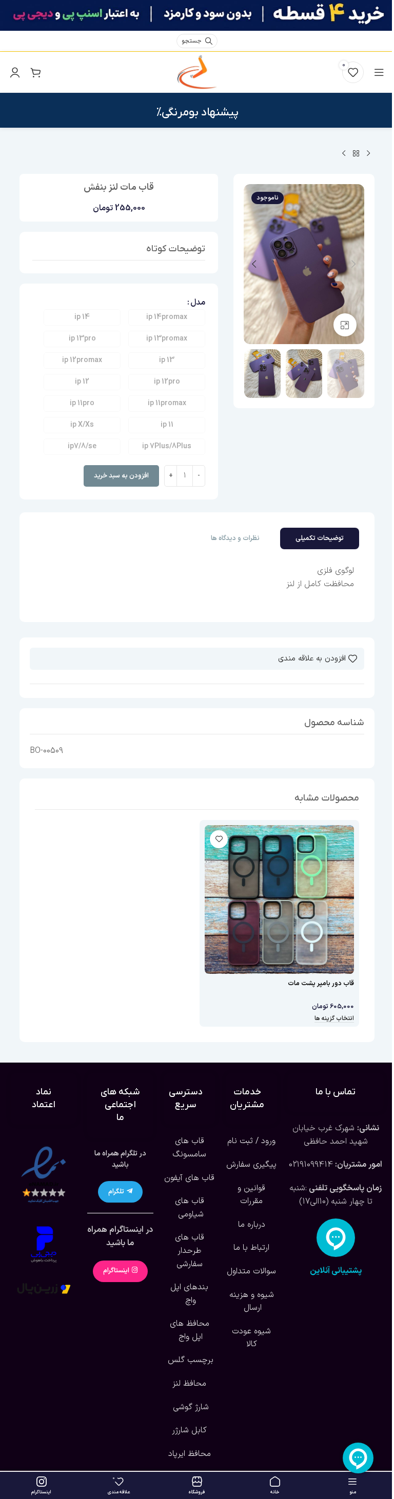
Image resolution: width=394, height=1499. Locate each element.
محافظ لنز (189, 1383)
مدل (197, 302)
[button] (354, 264)
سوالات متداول (251, 1271)
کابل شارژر (189, 1430)
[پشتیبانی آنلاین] (336, 1237)
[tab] (319, 538)
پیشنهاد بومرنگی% (197, 112)
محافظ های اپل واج (189, 1330)
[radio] (166, 317)
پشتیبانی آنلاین (336, 1271)
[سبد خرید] (35, 72)
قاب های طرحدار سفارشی (189, 1250)
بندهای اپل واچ (189, 1294)
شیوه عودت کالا (251, 1338)
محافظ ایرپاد (189, 1454)
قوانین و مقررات (251, 1195)
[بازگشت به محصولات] (356, 154)
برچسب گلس (189, 1360)
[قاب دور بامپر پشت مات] (279, 899)
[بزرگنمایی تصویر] (345, 324)
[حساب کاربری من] (15, 72)
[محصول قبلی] (368, 154)
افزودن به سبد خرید (121, 476)
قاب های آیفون (189, 1178)
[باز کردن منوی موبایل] (379, 72)
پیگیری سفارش (251, 1164)
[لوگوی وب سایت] (197, 72)
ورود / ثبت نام (251, 1141)
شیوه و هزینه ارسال (251, 1301)
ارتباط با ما (251, 1248)
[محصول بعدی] (344, 154)
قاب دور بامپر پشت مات (321, 983)
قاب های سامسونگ (189, 1148)
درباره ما (251, 1224)
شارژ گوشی (189, 1407)
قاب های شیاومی (189, 1208)
